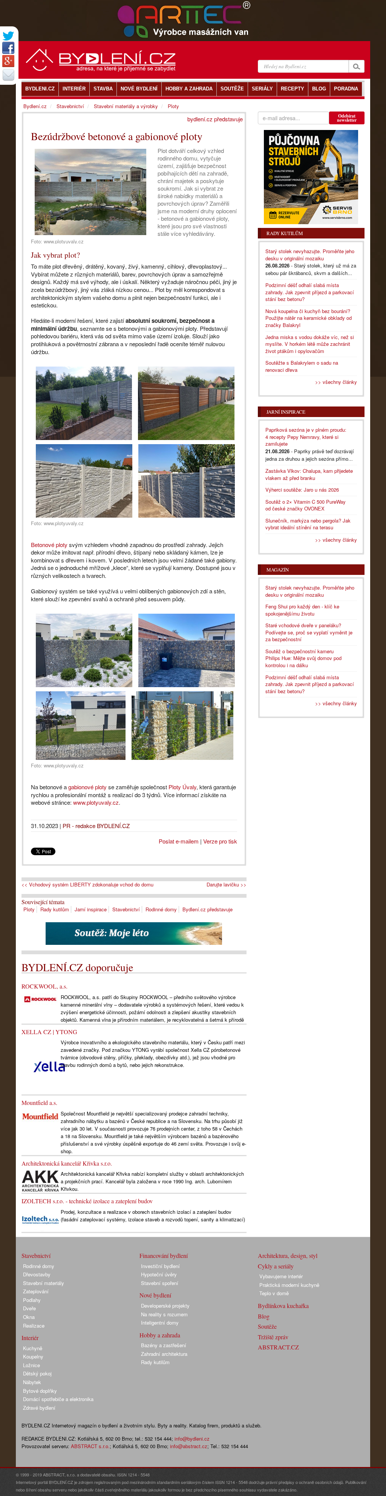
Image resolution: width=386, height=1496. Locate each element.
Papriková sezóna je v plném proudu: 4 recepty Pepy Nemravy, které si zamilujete (305, 436)
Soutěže (267, 1326)
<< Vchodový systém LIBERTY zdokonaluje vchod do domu (87, 884)
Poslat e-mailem (179, 841)
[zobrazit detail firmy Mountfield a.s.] (40, 1115)
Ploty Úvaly (182, 787)
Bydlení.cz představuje (207, 909)
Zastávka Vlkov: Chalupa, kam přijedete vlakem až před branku (309, 474)
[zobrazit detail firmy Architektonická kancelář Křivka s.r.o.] (40, 1180)
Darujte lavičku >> (227, 884)
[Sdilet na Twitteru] (8, 36)
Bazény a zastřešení (163, 1345)
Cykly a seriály (276, 1266)
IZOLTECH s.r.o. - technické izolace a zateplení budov (87, 1201)
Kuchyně (32, 1348)
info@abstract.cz (188, 1446)
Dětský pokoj (37, 1373)
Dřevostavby (37, 1274)
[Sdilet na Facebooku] (8, 48)
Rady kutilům (54, 909)
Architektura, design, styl (287, 1255)
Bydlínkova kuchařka (283, 1306)
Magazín (278, 569)
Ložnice (31, 1365)
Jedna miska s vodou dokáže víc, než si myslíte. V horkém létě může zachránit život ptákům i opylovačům (309, 344)
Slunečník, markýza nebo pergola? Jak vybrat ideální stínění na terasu (308, 524)
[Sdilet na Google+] (8, 61)
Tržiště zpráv (273, 1337)
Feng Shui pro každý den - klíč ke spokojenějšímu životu (302, 610)
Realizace (33, 1325)
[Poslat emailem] (8, 74)
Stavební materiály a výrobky (126, 106)
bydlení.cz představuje (215, 119)
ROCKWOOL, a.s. (44, 986)
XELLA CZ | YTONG (49, 1032)
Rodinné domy (161, 909)
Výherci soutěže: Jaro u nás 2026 (302, 489)
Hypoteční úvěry (159, 1274)
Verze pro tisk (220, 841)
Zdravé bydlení (39, 1407)
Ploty (29, 909)
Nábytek (32, 1382)
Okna (29, 1316)
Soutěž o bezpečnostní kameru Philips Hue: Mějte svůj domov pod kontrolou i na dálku (303, 658)
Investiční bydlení (160, 1266)
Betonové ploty (49, 545)
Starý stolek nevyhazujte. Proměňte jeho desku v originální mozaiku (309, 255)
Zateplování (36, 1291)
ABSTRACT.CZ (278, 1347)
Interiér (29, 1338)
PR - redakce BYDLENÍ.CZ (96, 826)
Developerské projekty (165, 1305)
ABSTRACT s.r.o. (90, 1446)
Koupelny (33, 1356)
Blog (264, 1316)
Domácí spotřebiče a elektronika (58, 1399)
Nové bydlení (155, 1295)
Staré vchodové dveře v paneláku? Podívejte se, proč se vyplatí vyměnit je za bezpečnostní (308, 632)
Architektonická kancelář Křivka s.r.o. (66, 1163)
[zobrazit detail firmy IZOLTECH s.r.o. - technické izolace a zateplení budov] (40, 1219)
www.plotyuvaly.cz (96, 802)
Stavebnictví (126, 909)
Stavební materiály (43, 1283)
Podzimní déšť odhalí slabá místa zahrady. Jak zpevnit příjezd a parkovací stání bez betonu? (309, 292)
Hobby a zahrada (159, 1335)
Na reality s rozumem (164, 1314)
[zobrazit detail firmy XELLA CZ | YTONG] (49, 1066)
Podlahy (32, 1299)
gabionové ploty (87, 787)
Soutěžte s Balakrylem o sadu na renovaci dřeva (301, 366)
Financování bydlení (163, 1255)
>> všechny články (336, 381)
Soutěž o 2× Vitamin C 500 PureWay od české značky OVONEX (305, 505)
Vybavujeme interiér (281, 1276)
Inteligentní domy (160, 1322)
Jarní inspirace (91, 909)
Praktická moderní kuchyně (289, 1284)
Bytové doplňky (40, 1390)
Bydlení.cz (35, 106)
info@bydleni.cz (192, 1438)
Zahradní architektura (164, 1353)
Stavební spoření (159, 1283)
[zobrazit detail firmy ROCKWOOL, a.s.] (40, 998)
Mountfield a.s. (39, 1102)
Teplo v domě (274, 1293)
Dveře (29, 1308)
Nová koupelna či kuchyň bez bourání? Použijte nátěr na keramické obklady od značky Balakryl (308, 318)
